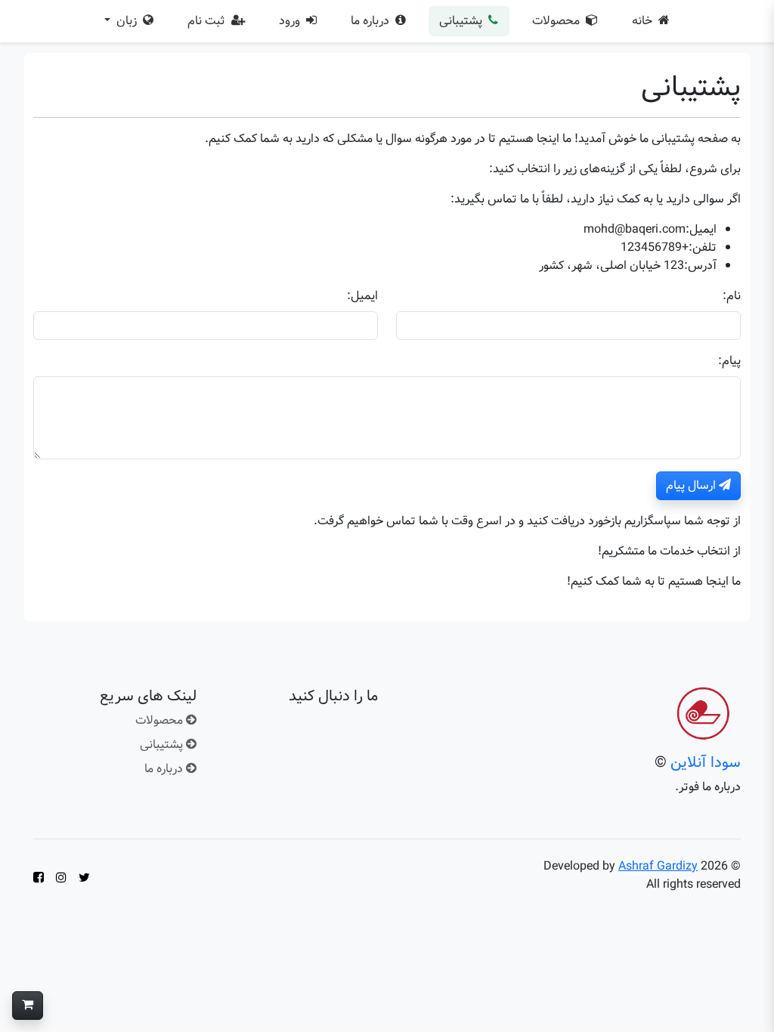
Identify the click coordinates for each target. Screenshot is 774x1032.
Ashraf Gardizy (658, 866)
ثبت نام (207, 20)
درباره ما (371, 20)
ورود (291, 20)
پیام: (729, 361)
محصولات (557, 20)
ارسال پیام (692, 485)
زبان (126, 20)
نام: (732, 296)
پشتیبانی (462, 20)
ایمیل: (362, 296)
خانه (643, 20)
